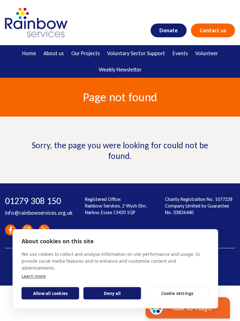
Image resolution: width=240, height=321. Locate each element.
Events (180, 53)
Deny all (112, 293)
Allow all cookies (50, 293)
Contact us (213, 30)
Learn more (34, 276)
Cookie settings (177, 293)
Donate (168, 30)
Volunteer (206, 53)
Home (29, 53)
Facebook (10, 229)
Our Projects (85, 53)
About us (53, 53)
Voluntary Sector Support (136, 53)
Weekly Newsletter (120, 69)
